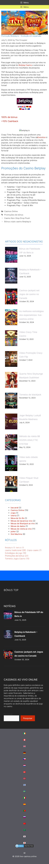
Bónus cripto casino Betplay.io (17, 221)
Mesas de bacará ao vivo (21, 521)
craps (13, 513)
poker (13, 531)
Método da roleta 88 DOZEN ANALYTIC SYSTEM (29, 440)
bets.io (20, 548)
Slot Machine (16, 534)
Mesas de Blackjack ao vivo (23, 523)
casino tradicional (15, 550)
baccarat (14, 507)
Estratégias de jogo (15, 553)
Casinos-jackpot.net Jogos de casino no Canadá (29, 294)
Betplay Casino (25, 65)
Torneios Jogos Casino (17, 558)
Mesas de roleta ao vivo (21, 529)
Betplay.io (10, 548)
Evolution (41, 137)
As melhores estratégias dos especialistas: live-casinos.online (31, 315)
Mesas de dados (18, 526)
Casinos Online (11, 211)
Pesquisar (8, 714)
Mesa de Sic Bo (17, 518)
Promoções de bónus (13, 215)
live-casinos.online (28, 856)
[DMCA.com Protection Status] (24, 847)
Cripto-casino (34, 550)
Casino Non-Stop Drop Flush (17, 218)
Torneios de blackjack (30, 394)
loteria (13, 515)
